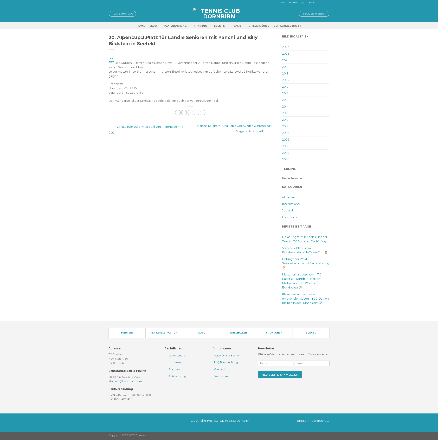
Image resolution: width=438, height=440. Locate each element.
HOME (141, 25)
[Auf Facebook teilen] (178, 112)
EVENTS (219, 25)
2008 (285, 146)
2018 (285, 80)
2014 (285, 106)
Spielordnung (177, 376)
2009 (285, 139)
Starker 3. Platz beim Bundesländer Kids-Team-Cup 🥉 (305, 250)
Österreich (289, 217)
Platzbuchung (175, 25)
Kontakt (313, 2)
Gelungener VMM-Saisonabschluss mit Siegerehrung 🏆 (305, 263)
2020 (285, 66)
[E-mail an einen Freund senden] (190, 112)
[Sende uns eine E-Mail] (328, 3)
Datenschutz (320, 420)
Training (200, 25)
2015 (285, 100)
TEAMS (237, 25)
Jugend (287, 210)
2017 (285, 86)
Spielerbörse (259, 25)
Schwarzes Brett (287, 25)
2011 (285, 126)
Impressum (301, 420)
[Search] (327, 25)
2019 (285, 73)
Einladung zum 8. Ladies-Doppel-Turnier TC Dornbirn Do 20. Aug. (305, 239)
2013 (285, 113)
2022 (285, 53)
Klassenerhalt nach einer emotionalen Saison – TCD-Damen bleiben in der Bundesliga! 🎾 (305, 299)
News (282, 2)
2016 (285, 93)
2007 (285, 152)
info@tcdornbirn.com (128, 381)
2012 (285, 119)
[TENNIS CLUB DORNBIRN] (219, 13)
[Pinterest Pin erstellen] (196, 112)
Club (153, 25)
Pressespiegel (297, 2)
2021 (285, 60)
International (291, 204)
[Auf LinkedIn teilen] (202, 112)
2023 (285, 47)
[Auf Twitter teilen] (184, 112)
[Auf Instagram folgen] (324, 3)
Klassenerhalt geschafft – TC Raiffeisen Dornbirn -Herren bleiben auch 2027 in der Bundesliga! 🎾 (301, 281)
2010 (285, 133)
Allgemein (289, 197)
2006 (285, 159)
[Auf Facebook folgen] (321, 3)
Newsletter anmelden (280, 374)
